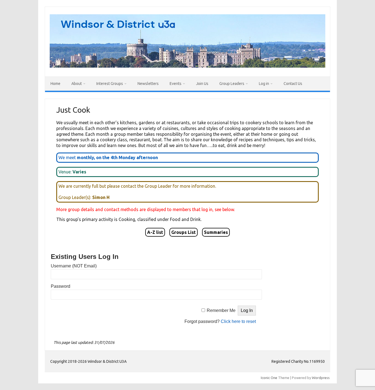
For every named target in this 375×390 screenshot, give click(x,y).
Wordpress (321, 378)
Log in (264, 83)
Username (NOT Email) (74, 266)
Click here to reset (238, 321)
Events (175, 83)
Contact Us (293, 83)
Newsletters (148, 83)
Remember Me (221, 310)
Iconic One (269, 378)
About (76, 83)
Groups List (183, 232)
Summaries (216, 232)
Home (55, 83)
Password (60, 286)
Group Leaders (231, 83)
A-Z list (155, 232)
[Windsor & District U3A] (187, 65)
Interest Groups (109, 83)
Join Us (202, 83)
